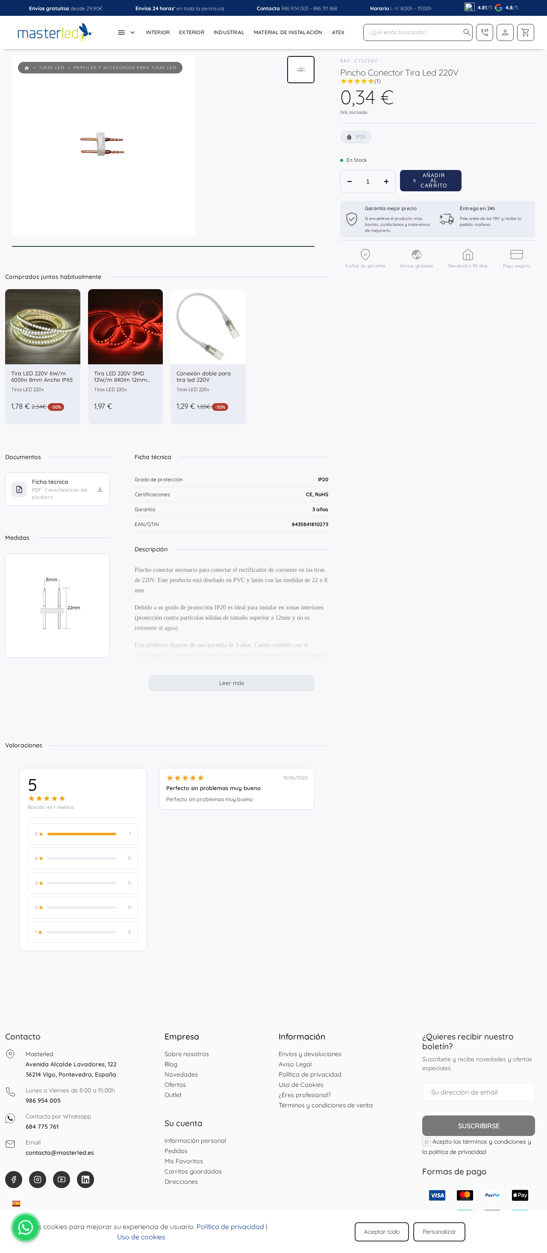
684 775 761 (42, 1126)
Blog (171, 1064)
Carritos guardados (193, 1171)
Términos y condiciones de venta (326, 1105)
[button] (467, 32)
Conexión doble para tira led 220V (203, 377)
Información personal (195, 1140)
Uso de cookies (141, 1237)
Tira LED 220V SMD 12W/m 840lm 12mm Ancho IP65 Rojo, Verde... (120, 383)
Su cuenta (184, 1123)
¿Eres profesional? (305, 1095)
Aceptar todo (382, 1231)
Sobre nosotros (187, 1054)
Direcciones (181, 1181)
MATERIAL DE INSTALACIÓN (288, 32)
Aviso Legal (295, 1064)
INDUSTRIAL (229, 32)
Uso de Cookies (301, 1084)
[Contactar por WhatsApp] (25, 1227)
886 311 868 (325, 8)
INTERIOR (158, 32)
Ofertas (175, 1084)
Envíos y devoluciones (310, 1054)
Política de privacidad (310, 1074)
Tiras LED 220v (27, 389)
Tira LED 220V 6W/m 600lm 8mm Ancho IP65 (42, 377)
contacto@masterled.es (60, 1152)
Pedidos (176, 1151)
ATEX (338, 32)
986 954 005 (295, 8)
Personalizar (439, 1231)
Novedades (181, 1074)
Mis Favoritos (184, 1161)
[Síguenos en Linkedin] (85, 1179)
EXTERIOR (191, 32)
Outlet (173, 1095)
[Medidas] (57, 605)
